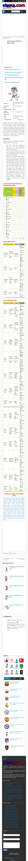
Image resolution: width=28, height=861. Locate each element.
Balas (8, 630)
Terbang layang (21, 516)
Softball (5, 515)
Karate (19, 506)
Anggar (12, 498)
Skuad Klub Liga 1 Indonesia (10, 805)
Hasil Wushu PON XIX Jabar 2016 (12, 82)
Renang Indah (13, 511)
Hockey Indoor (10, 506)
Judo (15, 506)
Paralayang (13, 509)
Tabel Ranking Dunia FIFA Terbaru (11, 817)
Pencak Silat (19, 509)
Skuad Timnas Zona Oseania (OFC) (11, 827)
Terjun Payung (7, 518)
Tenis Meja (14, 516)
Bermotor (6, 501)
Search (21, 11)
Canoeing (18, 503)
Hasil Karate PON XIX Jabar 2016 (14, 42)
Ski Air (22, 513)
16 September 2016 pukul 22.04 (17, 620)
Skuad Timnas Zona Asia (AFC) (10, 821)
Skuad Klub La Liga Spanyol (10, 810)
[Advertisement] (14, 25)
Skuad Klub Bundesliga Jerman (10, 813)
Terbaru (20, 678)
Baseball (18, 499)
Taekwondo (14, 515)
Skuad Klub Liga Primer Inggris (10, 808)
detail (5, 256)
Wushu (5, 519)
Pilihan (7, 678)
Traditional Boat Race (19, 518)
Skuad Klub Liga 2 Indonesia (10, 806)
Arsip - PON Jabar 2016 (11, 553)
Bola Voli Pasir (16, 502)
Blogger (16, 860)
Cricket (5, 505)
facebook (15, 1)
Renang (7, 511)
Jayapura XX (20, 119)
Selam (14, 512)
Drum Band (10, 505)
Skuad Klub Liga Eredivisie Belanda (11, 816)
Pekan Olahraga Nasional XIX (17, 122)
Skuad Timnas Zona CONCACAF (11, 824)
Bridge (5, 503)
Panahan (22, 508)
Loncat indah (10, 508)
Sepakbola (10, 513)
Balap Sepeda (12, 499)
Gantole (19, 505)
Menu (3, 1)
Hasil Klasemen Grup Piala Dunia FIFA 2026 (13, 795)
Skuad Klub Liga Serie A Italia (10, 811)
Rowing (9, 512)
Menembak (17, 508)
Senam (18, 512)
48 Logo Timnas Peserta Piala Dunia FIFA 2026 (14, 796)
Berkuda (22, 499)
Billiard (10, 501)
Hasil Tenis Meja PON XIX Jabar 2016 (13, 72)
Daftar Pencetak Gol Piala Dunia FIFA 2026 (13, 788)
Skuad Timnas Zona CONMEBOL (11, 822)
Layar (5, 508)
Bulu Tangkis (11, 503)
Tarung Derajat (21, 515)
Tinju (12, 518)
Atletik (7, 499)
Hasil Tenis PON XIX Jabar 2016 (11, 75)
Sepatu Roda (17, 513)
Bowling (22, 502)
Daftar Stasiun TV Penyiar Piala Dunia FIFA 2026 (14, 790)
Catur (23, 503)
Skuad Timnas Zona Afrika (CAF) (11, 825)
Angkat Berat (18, 498)
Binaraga (15, 501)
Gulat (5, 506)
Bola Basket (21, 501)
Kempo (23, 506)
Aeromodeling (7, 498)
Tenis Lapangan (7, 516)
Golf (23, 505)
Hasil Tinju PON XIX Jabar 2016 (11, 69)
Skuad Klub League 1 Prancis (10, 814)
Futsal (15, 505)
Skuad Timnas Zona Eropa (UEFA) (11, 819)
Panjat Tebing (7, 509)
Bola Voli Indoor (7, 502)
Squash (9, 515)
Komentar (14, 678)
